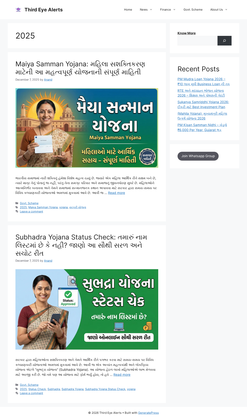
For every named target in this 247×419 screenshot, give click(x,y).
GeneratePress (148, 413)
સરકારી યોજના (77, 207)
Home (128, 9)
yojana (63, 207)
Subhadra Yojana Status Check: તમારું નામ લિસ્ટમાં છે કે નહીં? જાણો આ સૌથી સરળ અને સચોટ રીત (81, 245)
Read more (116, 193)
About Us (216, 9)
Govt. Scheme (193, 9)
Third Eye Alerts (44, 10)
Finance (165, 9)
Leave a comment (31, 211)
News (144, 9)
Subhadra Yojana (73, 389)
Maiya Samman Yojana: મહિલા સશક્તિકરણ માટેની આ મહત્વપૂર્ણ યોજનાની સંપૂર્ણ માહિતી (80, 68)
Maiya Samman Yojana (43, 207)
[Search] (224, 41)
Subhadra (53, 389)
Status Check (37, 389)
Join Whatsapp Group (198, 156)
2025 (23, 207)
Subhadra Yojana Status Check (105, 389)
